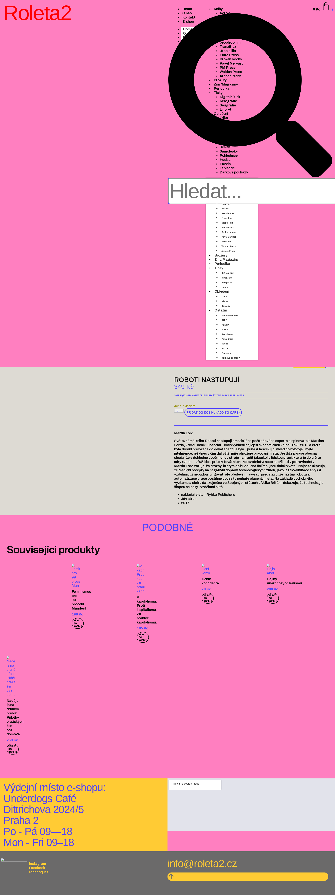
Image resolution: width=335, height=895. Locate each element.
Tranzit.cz (226, 218)
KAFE (224, 320)
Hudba (224, 344)
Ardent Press (228, 251)
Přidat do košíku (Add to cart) (213, 412)
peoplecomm (228, 213)
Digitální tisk (227, 273)
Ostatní (220, 310)
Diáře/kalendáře (229, 315)
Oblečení (221, 291)
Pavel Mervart (228, 237)
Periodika (222, 264)
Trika (224, 296)
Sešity (224, 329)
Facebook (37, 868)
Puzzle (225, 348)
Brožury (220, 255)
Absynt (225, 208)
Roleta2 (37, 12)
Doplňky (225, 306)
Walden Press (228, 246)
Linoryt (225, 287)
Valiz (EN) (226, 204)
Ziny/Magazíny (226, 259)
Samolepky (227, 334)
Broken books (228, 232)
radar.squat (38, 872)
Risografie (227, 278)
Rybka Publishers (232, 395)
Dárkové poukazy (230, 358)
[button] (250, 95)
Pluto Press (227, 227)
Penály (225, 325)
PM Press (226, 241)
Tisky (218, 268)
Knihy (208, 395)
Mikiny (224, 301)
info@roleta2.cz (202, 863)
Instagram (37, 864)
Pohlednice (227, 339)
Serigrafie (226, 282)
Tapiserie (226, 353)
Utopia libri (227, 223)
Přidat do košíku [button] (77, 623)
